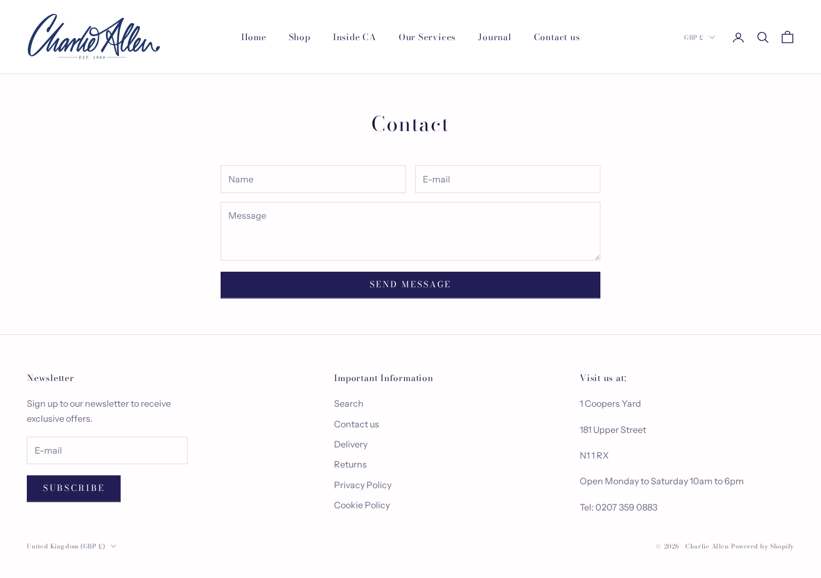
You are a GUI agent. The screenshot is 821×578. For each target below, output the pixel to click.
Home (253, 37)
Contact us (557, 37)
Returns (350, 464)
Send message (410, 284)
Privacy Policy (363, 484)
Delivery (350, 444)
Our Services (427, 37)
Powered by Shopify (762, 546)
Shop (300, 37)
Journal (494, 37)
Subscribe (73, 487)
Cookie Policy (362, 504)
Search (349, 403)
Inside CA (354, 37)
